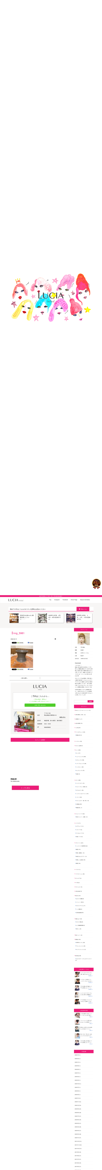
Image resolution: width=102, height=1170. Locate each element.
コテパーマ (78, 829)
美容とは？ (77, 918)
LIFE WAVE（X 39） (79, 714)
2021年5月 (77, 1166)
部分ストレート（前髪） (81, 816)
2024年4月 (77, 1076)
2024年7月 (77, 1073)
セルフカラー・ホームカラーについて (83, 958)
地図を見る (62, 717)
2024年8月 (77, 1069)
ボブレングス (79, 760)
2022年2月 (77, 1134)
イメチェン (77, 741)
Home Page (74, 599)
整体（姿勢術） (79, 852)
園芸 (77, 849)
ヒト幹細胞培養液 (79, 925)
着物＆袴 (78, 735)
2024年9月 (77, 1065)
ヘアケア (77, 869)
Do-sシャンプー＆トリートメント (82, 710)
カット (76, 750)
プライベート (78, 842)
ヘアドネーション (79, 874)
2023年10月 (77, 1083)
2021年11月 (77, 1145)
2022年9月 (77, 1109)
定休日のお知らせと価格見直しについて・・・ (27, 617)
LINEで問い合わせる (40, 705)
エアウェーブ (79, 826)
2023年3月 (77, 1094)
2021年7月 (77, 1159)
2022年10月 (77, 1105)
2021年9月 (77, 1152)
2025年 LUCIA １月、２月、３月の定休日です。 (83, 617)
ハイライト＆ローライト (81, 793)
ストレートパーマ (79, 813)
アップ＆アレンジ (79, 732)
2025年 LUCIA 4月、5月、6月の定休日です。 (55, 617)
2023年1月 (77, 1098)
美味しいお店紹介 (79, 859)
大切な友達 (77, 891)
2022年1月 (77, 1137)
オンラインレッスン (80, 949)
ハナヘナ (78, 797)
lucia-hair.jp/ (47, 727)
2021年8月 (77, 1155)
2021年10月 (77, 1148)
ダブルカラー (79, 790)
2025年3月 (77, 1058)
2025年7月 (77, 1055)
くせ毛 (76, 727)
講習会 (76, 939)
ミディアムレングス (80, 763)
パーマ (76, 823)
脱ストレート (78, 935)
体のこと (78, 928)
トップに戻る (25, 788)
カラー (76, 780)
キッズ (77, 753)
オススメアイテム (79, 905)
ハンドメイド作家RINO (81, 846)
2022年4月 (77, 1126)
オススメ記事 (78, 745)
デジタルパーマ (79, 833)
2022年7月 (77, 1116)
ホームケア (77, 878)
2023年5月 (77, 1091)
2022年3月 (77, 1130)
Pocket (31, 642)
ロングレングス (79, 770)
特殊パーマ (78, 836)
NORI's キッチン (79, 942)
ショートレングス (79, 756)
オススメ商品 (79, 921)
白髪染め (78, 804)
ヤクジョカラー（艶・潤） (81, 800)
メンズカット (79, 767)
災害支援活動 (79, 912)
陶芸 (77, 863)
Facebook (65, 599)
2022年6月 (77, 1119)
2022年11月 (77, 1101)
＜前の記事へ (24, 678)
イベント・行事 (79, 902)
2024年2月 (77, 1080)
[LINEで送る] (20, 642)
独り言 (76, 895)
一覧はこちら (83, 609)
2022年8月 (77, 1112)
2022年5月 (77, 1123)
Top (50, 599)
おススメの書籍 (79, 898)
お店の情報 (77, 723)
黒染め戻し (78, 807)
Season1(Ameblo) (85, 599)
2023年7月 (77, 1087)
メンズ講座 (78, 909)
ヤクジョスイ (78, 886)
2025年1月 (77, 1062)
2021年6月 (77, 1163)
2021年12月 (77, 1141)
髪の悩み (77, 955)
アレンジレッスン (79, 946)
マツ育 (76, 882)
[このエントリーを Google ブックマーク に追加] (28, 642)
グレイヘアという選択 (80, 786)
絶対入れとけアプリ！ (80, 856)
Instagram (57, 599)
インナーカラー (79, 783)
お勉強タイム (78, 719)
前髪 (77, 774)
